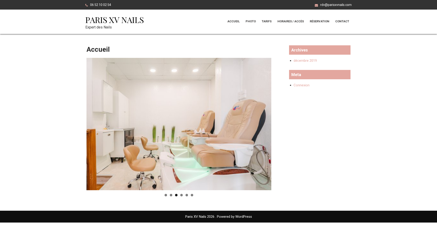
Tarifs (267, 21)
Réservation (319, 21)
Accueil (233, 21)
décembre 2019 (305, 61)
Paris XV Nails (114, 19)
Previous (78, 122)
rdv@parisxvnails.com (336, 5)
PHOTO (251, 21)
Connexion (302, 85)
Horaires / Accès (290, 21)
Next (279, 122)
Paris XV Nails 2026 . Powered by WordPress (218, 217)
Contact (342, 21)
